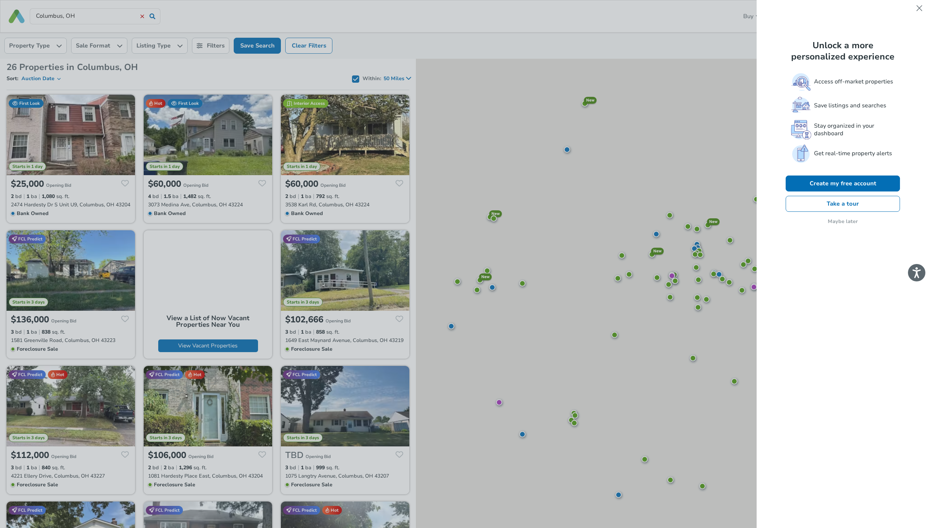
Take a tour (843, 204)
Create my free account (843, 183)
